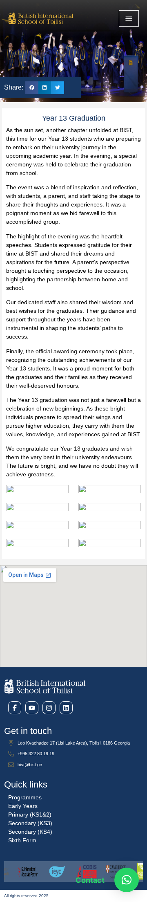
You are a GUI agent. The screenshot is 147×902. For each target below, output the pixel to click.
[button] (31, 87)
